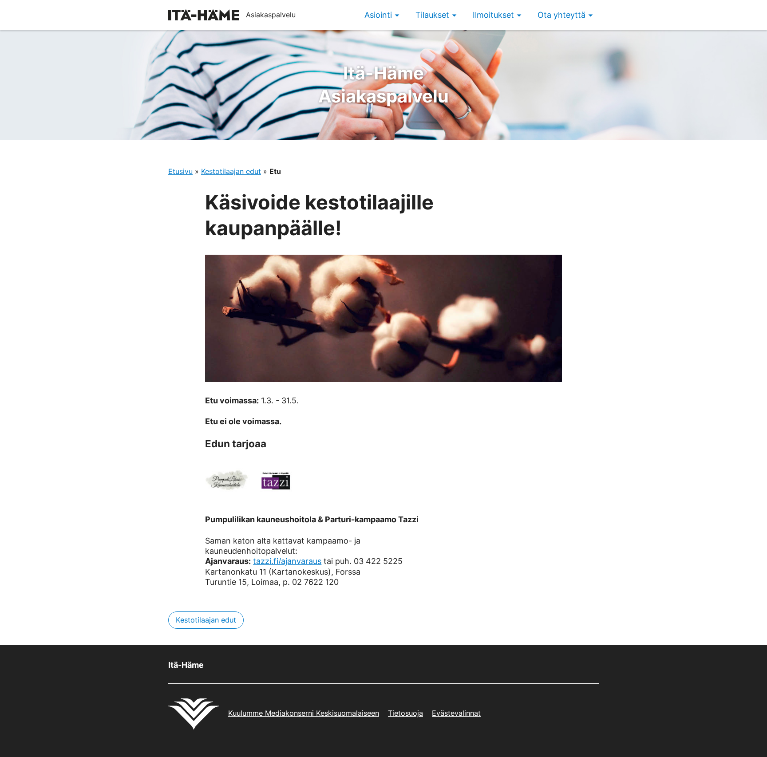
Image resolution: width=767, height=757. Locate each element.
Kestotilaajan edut (231, 171)
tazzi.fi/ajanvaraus (287, 561)
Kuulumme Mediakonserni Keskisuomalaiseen (303, 713)
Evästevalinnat (456, 713)
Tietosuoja (405, 713)
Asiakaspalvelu (383, 84)
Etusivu (180, 171)
